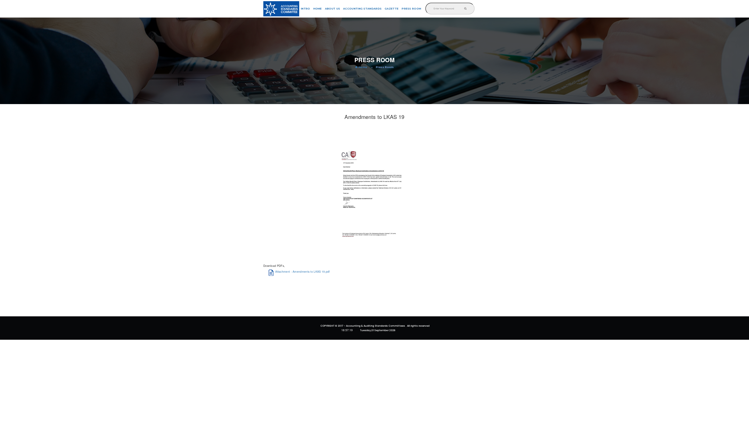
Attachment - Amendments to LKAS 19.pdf (302, 271)
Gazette (391, 8)
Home (317, 8)
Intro (305, 8)
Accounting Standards (362, 8)
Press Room (411, 8)
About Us (332, 8)
